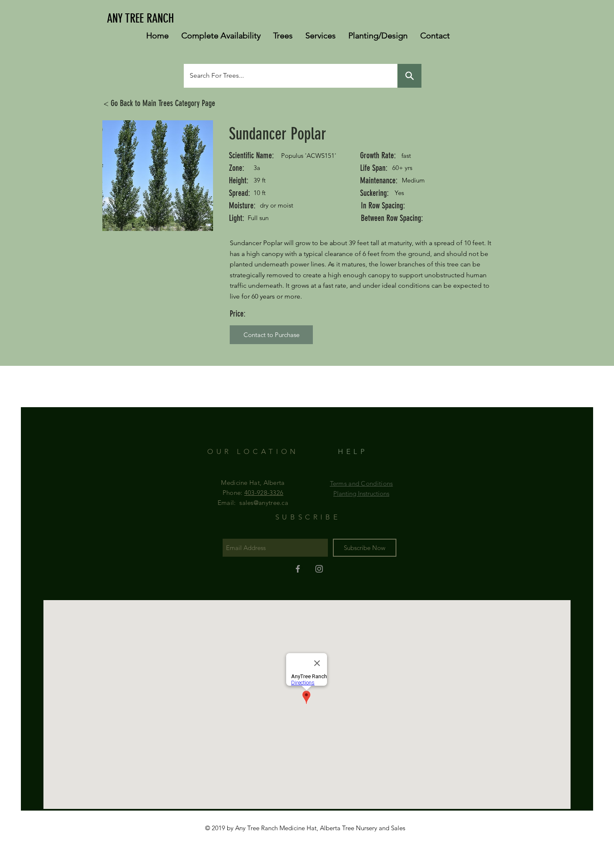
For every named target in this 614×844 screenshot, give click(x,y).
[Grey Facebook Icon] (298, 569)
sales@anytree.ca (263, 503)
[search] (409, 76)
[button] (271, 334)
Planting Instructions (361, 493)
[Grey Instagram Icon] (319, 569)
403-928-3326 (264, 493)
